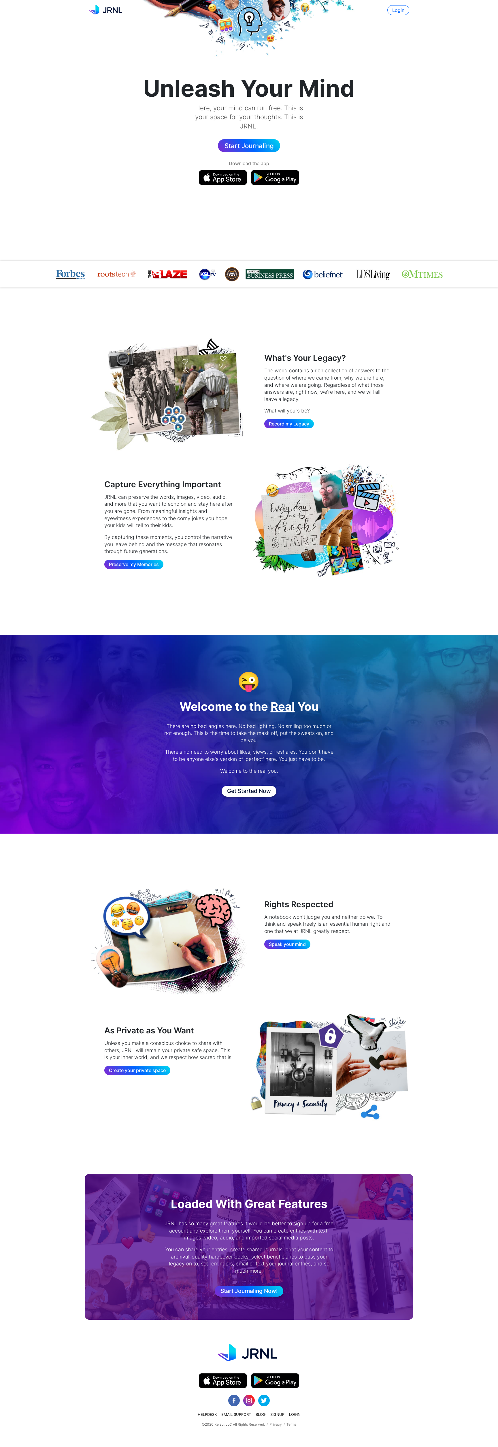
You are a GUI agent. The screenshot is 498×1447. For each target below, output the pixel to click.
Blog (261, 1414)
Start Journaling (249, 146)
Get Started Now (249, 790)
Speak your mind (287, 944)
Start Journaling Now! (249, 1290)
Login (398, 10)
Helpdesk (207, 1414)
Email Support (236, 1414)
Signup (277, 1414)
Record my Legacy (289, 424)
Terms (291, 1424)
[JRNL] (106, 10)
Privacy (275, 1424)
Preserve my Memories (134, 564)
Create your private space (137, 1070)
